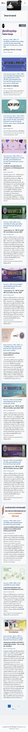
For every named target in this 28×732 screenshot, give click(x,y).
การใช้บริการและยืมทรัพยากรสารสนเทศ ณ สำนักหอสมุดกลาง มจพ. (13, 168)
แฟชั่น (4, 47)
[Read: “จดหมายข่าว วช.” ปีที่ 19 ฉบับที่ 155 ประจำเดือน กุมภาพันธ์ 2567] (14, 390)
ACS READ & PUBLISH (11, 86)
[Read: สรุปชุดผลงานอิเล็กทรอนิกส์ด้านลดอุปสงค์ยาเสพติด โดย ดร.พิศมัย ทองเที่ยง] (14, 626)
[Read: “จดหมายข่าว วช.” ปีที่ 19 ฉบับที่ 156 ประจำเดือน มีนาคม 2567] (14, 274)
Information (5, 39)
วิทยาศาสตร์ (11, 45)
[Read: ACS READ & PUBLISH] (14, 64)
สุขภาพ (4, 83)
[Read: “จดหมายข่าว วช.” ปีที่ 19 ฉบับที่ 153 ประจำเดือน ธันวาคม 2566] (14, 450)
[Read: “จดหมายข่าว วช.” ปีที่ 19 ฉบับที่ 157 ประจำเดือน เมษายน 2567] (14, 212)
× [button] (19, 1)
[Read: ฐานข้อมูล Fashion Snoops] (14, 30)
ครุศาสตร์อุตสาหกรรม (14, 41)
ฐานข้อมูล (21, 41)
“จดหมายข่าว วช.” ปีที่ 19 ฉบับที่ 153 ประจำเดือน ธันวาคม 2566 (13, 468)
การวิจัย (10, 39)
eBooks (4, 344)
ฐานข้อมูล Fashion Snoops (12, 50)
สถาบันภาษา (18, 81)
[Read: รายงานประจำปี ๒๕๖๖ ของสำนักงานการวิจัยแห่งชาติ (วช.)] (14, 573)
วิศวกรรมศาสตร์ (12, 81)
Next (14, 709)
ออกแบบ (16, 45)
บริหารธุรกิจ (11, 43)
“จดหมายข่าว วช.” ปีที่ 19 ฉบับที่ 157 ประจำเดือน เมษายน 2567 (13, 231)
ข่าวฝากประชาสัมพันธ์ (8, 76)
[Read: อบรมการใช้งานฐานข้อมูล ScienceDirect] (14, 335)
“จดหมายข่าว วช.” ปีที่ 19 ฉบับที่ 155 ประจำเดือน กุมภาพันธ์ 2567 (13, 407)
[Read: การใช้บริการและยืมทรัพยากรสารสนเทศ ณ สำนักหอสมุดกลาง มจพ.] (14, 146)
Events (4, 74)
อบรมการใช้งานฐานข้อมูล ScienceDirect (11, 354)
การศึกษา (15, 39)
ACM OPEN (7, 126)
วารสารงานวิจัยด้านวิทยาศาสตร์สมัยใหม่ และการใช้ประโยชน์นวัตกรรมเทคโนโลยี (13, 529)
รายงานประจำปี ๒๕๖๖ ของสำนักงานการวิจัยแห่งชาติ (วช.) (13, 588)
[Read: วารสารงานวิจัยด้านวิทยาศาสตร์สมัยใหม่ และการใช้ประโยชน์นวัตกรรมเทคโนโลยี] (14, 511)
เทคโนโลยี (21, 45)
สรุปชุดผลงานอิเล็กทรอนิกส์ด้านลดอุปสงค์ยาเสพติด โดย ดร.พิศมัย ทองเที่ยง (13, 644)
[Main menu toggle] (24, 3)
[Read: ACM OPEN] (14, 106)
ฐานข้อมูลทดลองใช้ (10, 77)
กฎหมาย (14, 74)
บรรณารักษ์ (5, 43)
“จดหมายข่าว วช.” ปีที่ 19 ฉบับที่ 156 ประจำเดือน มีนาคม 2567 (13, 292)
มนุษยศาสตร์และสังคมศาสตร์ (15, 79)
